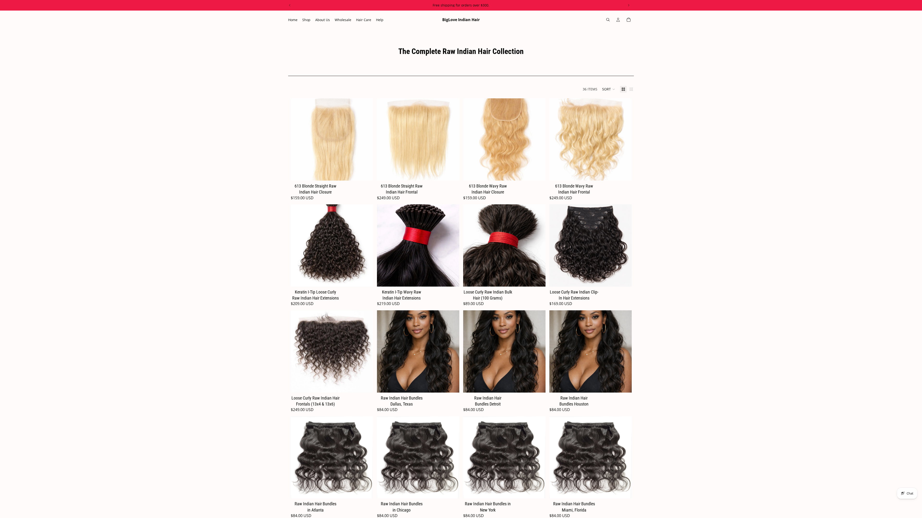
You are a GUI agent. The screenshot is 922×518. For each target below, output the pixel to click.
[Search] (608, 19)
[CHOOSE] (365, 173)
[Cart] (628, 19)
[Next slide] (628, 5)
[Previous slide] (290, 5)
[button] (608, 89)
